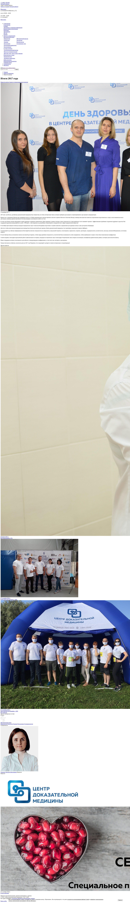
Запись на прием (5, 6)
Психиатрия (21, 724)
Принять (120, 900)
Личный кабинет (13, 6)
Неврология (4, 724)
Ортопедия (10, 724)
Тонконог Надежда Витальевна (9, 772)
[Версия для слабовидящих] (8, 68)
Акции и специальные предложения (18, 82)
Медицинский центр (6, 722)
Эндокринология (28, 724)
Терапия (15, 724)
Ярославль (3, 9)
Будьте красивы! (5, 893)
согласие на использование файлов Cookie (78, 899)
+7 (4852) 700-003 (5, 2)
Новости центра (5, 82)
